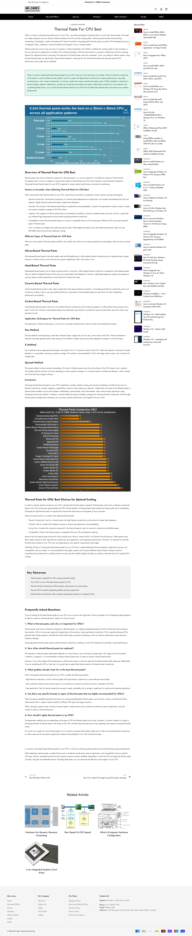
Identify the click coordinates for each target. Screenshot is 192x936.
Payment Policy (74, 908)
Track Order (42, 911)
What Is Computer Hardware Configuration (114, 834)
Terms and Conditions (77, 915)
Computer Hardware (78, 25)
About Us (41, 901)
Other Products (120, 17)
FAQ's (161, 17)
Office (145, 30)
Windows (96, 17)
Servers (76, 17)
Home (30, 17)
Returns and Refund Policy (78, 904)
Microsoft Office (52, 17)
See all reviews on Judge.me (38, 2)
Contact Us (42, 904)
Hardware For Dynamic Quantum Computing (41, 834)
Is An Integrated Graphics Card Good (41, 871)
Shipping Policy (75, 901)
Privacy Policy (74, 911)
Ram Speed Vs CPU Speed (78, 832)
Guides (143, 17)
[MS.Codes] (32, 9)
